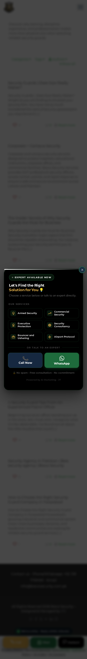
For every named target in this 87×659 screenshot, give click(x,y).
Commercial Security (61, 313)
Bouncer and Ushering (26, 337)
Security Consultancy (62, 325)
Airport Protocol (64, 336)
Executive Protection (24, 325)
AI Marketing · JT (51, 379)
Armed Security (27, 313)
